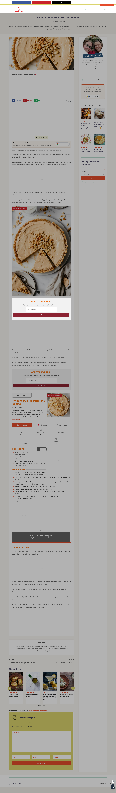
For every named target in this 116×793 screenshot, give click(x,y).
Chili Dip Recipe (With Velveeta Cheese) (98, 151)
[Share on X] (61, 2)
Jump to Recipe (42, 137)
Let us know (40, 538)
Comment (16, 732)
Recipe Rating (17, 726)
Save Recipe (63, 425)
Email (35, 757)
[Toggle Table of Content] (28, 395)
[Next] (73, 688)
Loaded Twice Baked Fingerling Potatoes (22, 661)
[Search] (98, 80)
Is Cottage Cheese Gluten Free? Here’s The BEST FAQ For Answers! (99, 124)
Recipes (9, 784)
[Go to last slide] (9, 688)
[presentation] (16, 681)
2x (42, 449)
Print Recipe (23, 425)
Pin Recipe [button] (43, 425)
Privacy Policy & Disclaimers (27, 784)
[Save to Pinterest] (41, 2)
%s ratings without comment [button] (38, 711)
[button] (13, 420)
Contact (15, 784)
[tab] (38, 705)
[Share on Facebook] (21, 2)
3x (45, 449)
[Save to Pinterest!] (19, 208)
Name (14, 757)
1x (38, 449)
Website (55, 757)
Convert (92, 178)
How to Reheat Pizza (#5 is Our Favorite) (85, 151)
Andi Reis (54, 21)
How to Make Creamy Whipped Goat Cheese (66, 696)
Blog (4, 784)
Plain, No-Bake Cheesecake (65, 661)
